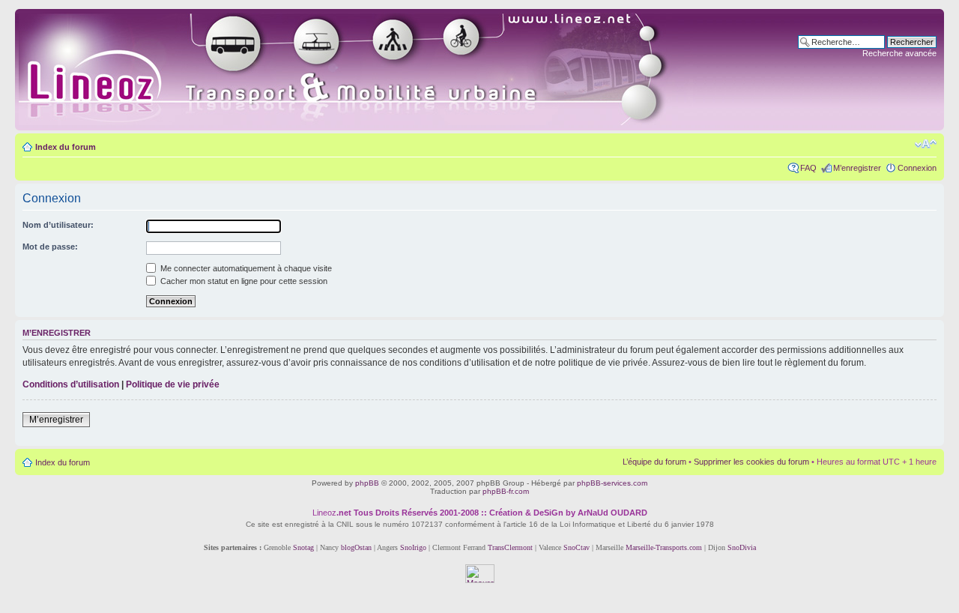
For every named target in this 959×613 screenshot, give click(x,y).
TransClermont (510, 547)
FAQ (808, 167)
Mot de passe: (50, 246)
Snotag (303, 547)
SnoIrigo (413, 547)
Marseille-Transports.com (665, 547)
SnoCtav (576, 547)
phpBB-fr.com (505, 491)
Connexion (917, 167)
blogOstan (356, 547)
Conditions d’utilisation (70, 384)
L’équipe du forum (654, 461)
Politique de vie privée (173, 384)
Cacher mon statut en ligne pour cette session (242, 281)
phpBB (367, 483)
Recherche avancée (899, 53)
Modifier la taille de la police (926, 144)
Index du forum (65, 146)
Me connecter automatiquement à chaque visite (245, 268)
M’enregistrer (857, 167)
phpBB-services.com (612, 483)
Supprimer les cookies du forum (751, 461)
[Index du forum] (361, 70)
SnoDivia (741, 547)
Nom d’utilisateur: (58, 224)
